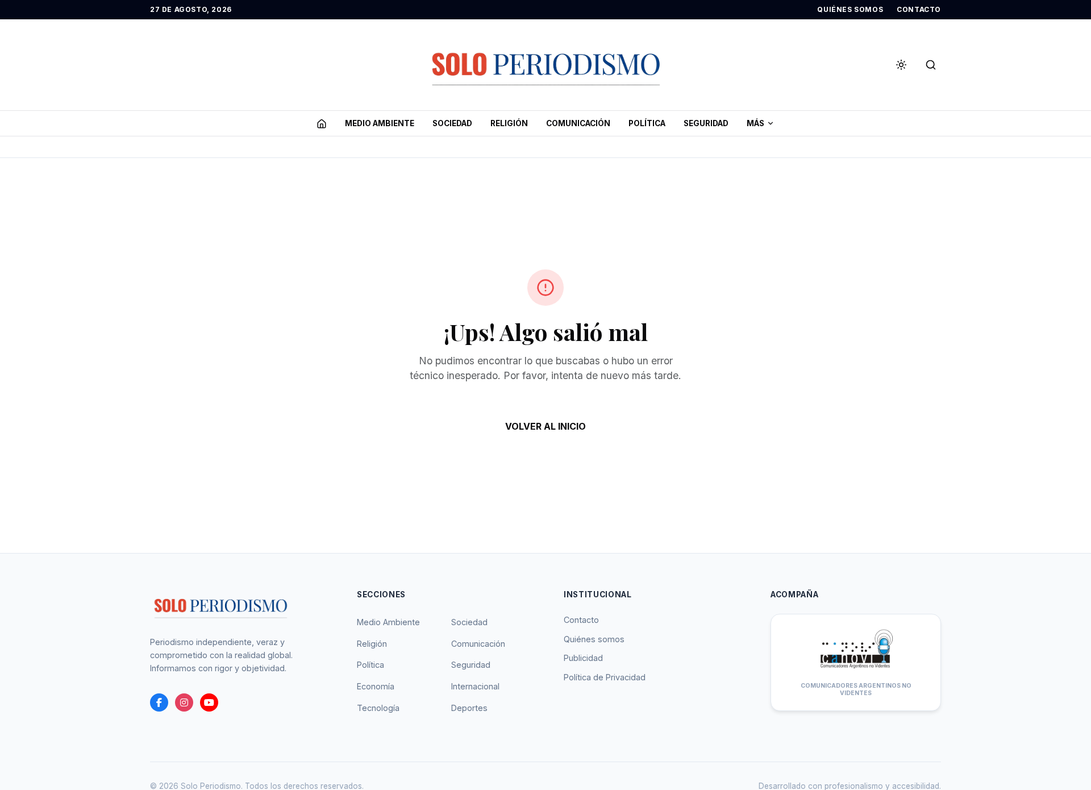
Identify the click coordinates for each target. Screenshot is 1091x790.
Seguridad (470, 665)
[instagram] (184, 702)
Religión (372, 643)
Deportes (469, 708)
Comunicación (478, 643)
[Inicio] (322, 123)
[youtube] (209, 702)
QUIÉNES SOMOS (850, 9)
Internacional (475, 686)
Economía (375, 686)
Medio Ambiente (388, 622)
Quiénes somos (594, 639)
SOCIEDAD (452, 123)
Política (370, 665)
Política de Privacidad (605, 677)
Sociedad (469, 622)
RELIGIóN (509, 123)
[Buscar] (931, 65)
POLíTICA (646, 123)
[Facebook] (159, 702)
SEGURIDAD (706, 123)
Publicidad (583, 658)
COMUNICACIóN (578, 123)
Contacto (581, 620)
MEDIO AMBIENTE (379, 123)
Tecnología (378, 708)
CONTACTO (919, 9)
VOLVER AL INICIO (545, 426)
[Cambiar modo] (901, 65)
